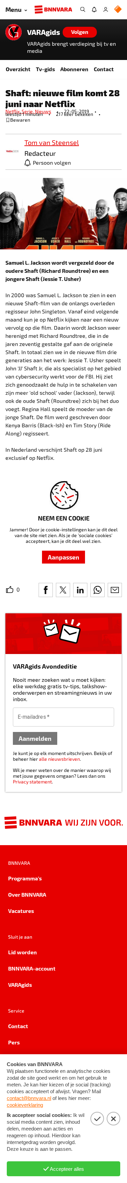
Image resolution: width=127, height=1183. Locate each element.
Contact (104, 69)
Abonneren (74, 69)
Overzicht (18, 69)
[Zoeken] (83, 9)
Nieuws (43, 111)
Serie (28, 111)
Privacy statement (32, 781)
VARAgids (43, 32)
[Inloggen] (106, 9)
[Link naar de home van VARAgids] (13, 32)
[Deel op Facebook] (45, 590)
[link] (12, 151)
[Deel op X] (63, 590)
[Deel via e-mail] (115, 590)
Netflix (13, 111)
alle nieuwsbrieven (59, 759)
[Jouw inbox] (94, 9)
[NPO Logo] (118, 9)
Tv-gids (45, 69)
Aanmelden (35, 738)
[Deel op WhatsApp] (97, 590)
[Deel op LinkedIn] (80, 590)
